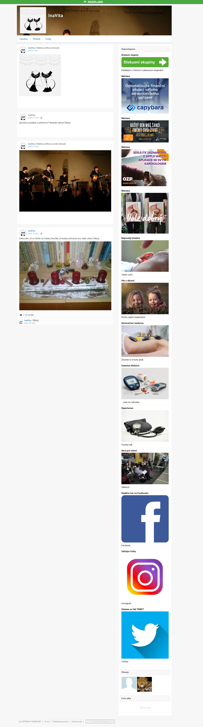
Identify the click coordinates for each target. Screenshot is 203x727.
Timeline (23, 39)
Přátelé (36, 39)
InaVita (32, 48)
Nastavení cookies (100, 721)
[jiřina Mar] (129, 684)
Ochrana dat (77, 721)
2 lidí (25, 315)
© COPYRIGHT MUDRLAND (30, 721)
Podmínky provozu (60, 721)
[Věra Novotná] (144, 684)
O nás (47, 721)
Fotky (48, 39)
